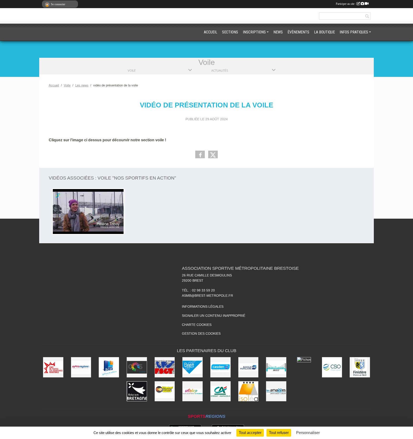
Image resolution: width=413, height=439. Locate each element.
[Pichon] (304, 359)
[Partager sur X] (213, 154)
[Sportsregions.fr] (81, 367)
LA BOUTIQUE (324, 32)
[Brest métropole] (192, 367)
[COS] (137, 367)
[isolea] (248, 391)
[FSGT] (165, 367)
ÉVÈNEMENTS (298, 32)
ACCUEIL (210, 32)
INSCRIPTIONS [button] (254, 32)
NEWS (278, 32)
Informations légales (202, 306)
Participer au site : (346, 3)
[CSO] (332, 367)
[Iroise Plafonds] (276, 367)
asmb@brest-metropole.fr (207, 295)
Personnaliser (308, 433)
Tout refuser (279, 433)
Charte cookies (197, 325)
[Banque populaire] (248, 367)
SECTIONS (230, 32)
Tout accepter (250, 433)
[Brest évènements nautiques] (53, 367)
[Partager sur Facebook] (200, 154)
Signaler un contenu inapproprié (213, 315)
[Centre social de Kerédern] (276, 391)
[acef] (109, 367)
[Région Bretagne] (137, 391)
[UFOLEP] (192, 391)
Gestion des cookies (201, 333)
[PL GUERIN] (165, 391)
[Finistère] (360, 367)
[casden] (220, 367)
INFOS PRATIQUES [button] (354, 32)
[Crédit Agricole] (220, 391)
